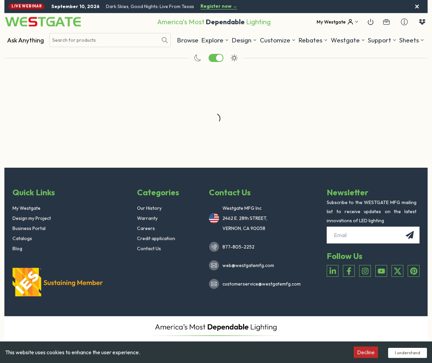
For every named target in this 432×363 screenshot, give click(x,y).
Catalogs (22, 238)
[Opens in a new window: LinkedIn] (333, 271)
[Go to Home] (42, 22)
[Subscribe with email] (410, 235)
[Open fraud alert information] (404, 21)
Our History (149, 208)
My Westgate (26, 208)
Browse (187, 40)
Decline (366, 352)
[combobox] (104, 40)
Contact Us (149, 248)
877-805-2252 (238, 247)
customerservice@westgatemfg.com (259, 284)
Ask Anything (25, 40)
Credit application (156, 238)
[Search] (164, 40)
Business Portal (29, 228)
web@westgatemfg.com (248, 265)
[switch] (216, 58)
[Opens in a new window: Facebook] (349, 271)
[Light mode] (234, 58)
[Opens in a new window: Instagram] (365, 271)
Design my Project (31, 218)
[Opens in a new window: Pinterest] (414, 271)
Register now (218, 6)
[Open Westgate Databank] (422, 21)
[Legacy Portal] (386, 21)
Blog (17, 248)
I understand (407, 352)
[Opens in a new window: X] (397, 271)
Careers (146, 228)
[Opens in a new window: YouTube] (381, 271)
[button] (313, 40)
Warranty (147, 218)
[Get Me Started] (370, 22)
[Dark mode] (197, 58)
